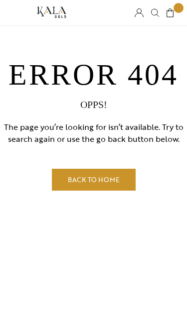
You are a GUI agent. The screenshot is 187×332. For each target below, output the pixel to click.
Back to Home (94, 180)
